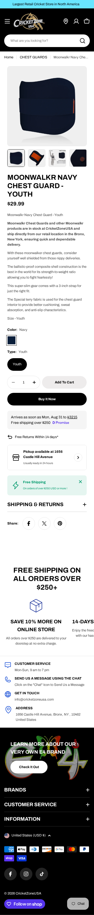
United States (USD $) (28, 835)
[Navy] (11, 340)
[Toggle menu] (7, 21)
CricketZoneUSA (28, 893)
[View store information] (78, 457)
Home (8, 57)
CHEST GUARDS (33, 57)
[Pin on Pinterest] (60, 523)
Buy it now (47, 399)
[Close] (80, 482)
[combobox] (47, 40)
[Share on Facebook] (28, 523)
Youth (17, 364)
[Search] (82, 41)
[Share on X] (44, 523)
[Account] (76, 21)
